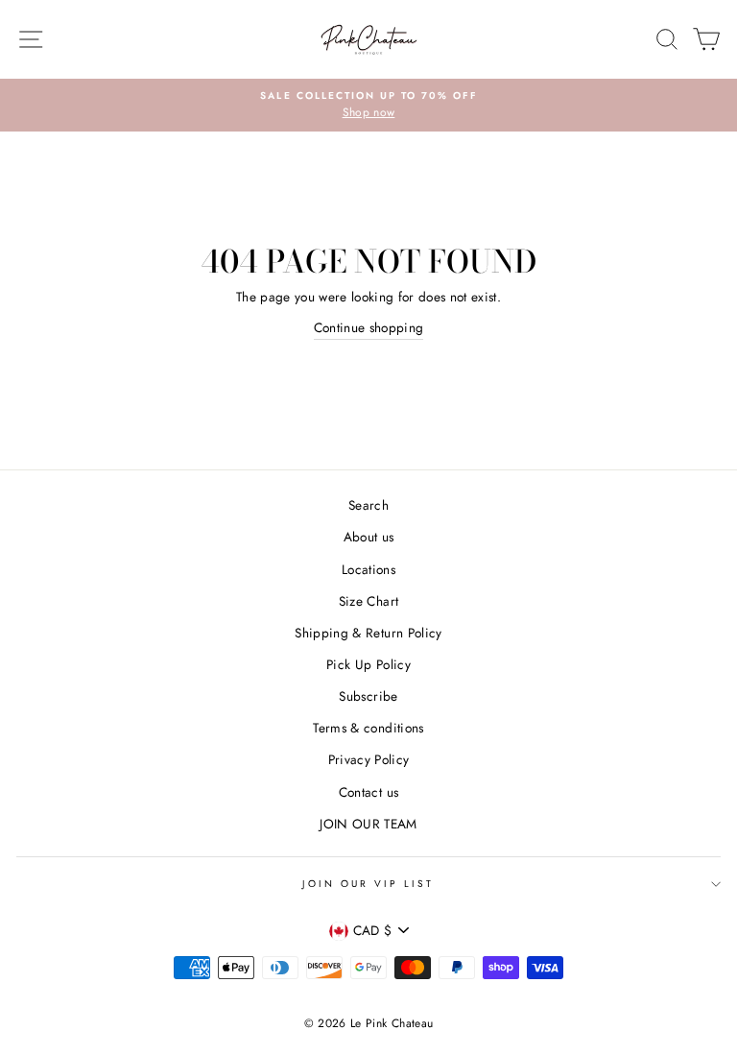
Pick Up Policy (368, 664)
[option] (368, 105)
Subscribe (368, 696)
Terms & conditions (368, 727)
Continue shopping (369, 327)
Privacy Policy (369, 759)
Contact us (368, 792)
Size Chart (368, 601)
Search (368, 505)
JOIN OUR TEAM (368, 823)
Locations (368, 569)
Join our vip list (368, 883)
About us (369, 536)
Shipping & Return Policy (368, 632)
